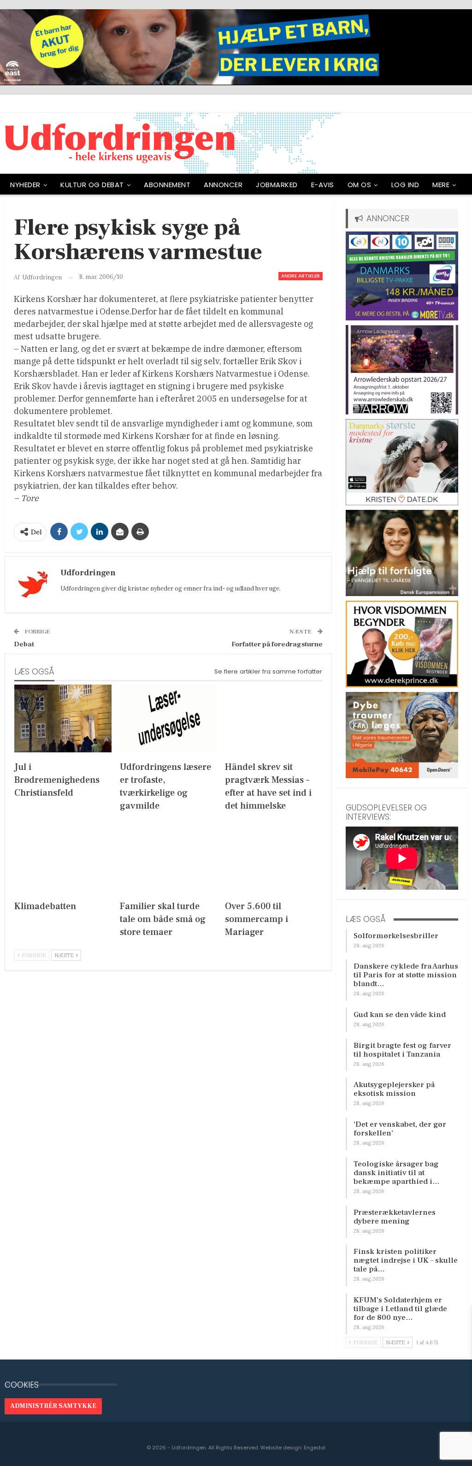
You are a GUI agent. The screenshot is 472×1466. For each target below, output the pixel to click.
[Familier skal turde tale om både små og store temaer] (168, 857)
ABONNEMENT (167, 184)
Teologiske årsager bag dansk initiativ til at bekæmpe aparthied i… (397, 1173)
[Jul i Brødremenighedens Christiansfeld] (63, 718)
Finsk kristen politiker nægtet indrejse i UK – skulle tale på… (406, 1260)
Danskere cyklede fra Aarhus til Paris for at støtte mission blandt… (406, 975)
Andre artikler (300, 275)
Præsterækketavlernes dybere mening (395, 1216)
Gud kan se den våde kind (400, 1015)
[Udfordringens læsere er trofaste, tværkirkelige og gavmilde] (168, 718)
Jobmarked (277, 184)
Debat (24, 644)
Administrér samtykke (53, 1406)
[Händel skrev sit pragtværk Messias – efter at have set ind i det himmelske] (273, 718)
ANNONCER (223, 184)
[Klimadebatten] (63, 857)
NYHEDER (25, 184)
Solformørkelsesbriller (396, 936)
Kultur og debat (92, 184)
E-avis (322, 184)
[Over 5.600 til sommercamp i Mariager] (273, 857)
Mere (440, 184)
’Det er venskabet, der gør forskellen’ (400, 1128)
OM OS (360, 184)
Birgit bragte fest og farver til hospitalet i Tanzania (402, 1049)
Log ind (405, 184)
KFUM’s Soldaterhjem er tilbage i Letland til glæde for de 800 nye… (400, 1309)
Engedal (314, 1447)
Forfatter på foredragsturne (277, 644)
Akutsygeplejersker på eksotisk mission (394, 1089)
